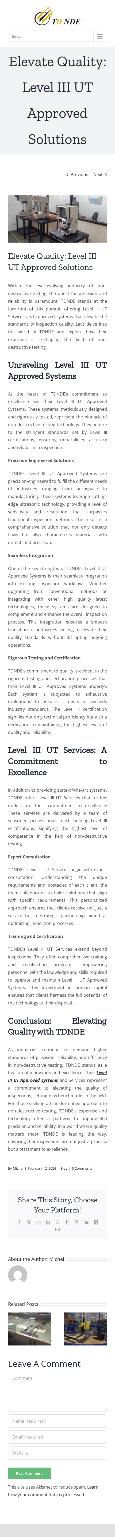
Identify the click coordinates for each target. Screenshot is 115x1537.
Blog (63, 1168)
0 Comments (82, 1168)
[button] (12, 1329)
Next (98, 174)
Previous (79, 174)
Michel (18, 1168)
